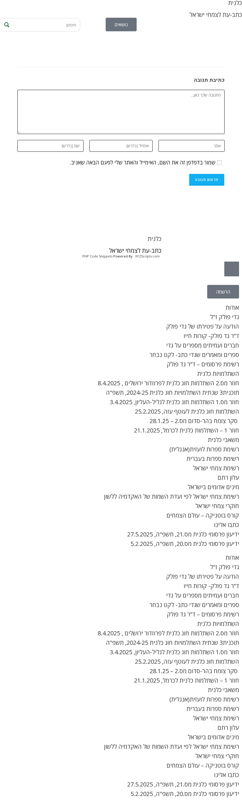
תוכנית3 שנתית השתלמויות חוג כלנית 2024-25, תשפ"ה (172, 393)
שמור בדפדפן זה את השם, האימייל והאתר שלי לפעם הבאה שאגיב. (142, 162)
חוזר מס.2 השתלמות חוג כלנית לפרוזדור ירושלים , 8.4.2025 (168, 383)
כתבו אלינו (226, 525)
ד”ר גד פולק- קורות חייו (211, 336)
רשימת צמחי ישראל (216, 468)
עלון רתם (228, 478)
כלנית (154, 239)
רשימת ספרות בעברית (213, 459)
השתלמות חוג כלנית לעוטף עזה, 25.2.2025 (187, 411)
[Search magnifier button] (6, 25)
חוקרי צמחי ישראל (217, 506)
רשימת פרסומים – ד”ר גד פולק (203, 364)
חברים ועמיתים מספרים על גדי (202, 345)
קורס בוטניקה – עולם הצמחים (202, 515)
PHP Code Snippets (97, 256)
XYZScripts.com (147, 256)
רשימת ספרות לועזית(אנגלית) (204, 449)
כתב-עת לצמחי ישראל (215, 15)
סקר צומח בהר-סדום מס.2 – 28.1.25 (194, 421)
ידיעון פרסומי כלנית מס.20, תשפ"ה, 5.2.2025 (184, 544)
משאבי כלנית (223, 440)
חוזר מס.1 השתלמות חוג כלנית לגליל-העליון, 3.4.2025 (174, 402)
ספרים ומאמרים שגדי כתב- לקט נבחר (194, 355)
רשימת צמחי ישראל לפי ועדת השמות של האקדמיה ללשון (171, 496)
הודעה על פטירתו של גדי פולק (202, 326)
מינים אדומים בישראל (213, 487)
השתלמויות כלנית (218, 374)
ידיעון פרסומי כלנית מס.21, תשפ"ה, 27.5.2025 (183, 534)
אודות (232, 307)
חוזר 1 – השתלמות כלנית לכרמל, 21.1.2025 (186, 430)
